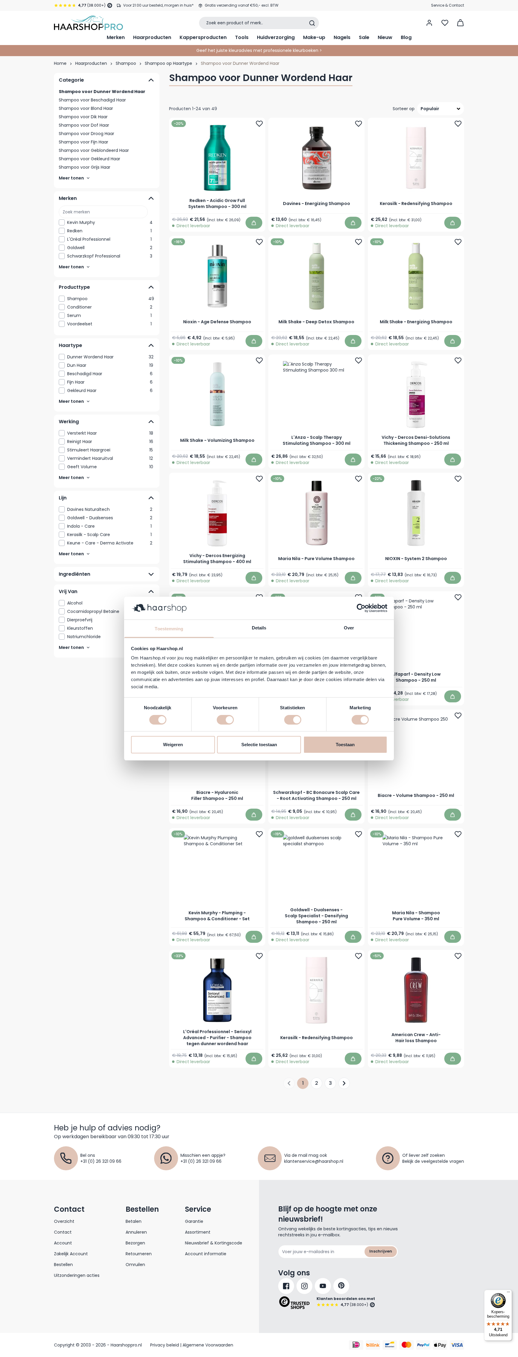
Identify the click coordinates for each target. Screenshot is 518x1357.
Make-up (314, 37)
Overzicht (64, 1221)
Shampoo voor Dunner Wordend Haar (102, 92)
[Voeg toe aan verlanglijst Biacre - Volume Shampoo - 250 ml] (458, 715)
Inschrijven (380, 1251)
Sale (364, 37)
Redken (109, 231)
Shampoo (126, 63)
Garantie (194, 1221)
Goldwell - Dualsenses (109, 518)
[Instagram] (304, 1286)
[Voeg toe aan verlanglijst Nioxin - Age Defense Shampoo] (259, 242)
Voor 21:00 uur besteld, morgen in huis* (158, 5)
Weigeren (173, 744)
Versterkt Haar (110, 433)
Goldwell (109, 248)
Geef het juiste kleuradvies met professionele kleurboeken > (259, 50)
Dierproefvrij (110, 620)
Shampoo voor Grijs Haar (84, 167)
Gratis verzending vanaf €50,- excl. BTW (241, 5)
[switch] (225, 720)
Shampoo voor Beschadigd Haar (92, 100)
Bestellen (63, 1265)
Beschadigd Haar (110, 374)
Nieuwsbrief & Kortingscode (213, 1243)
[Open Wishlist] (444, 22)
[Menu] (508, 1293)
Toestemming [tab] (169, 628)
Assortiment (197, 1232)
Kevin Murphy (110, 222)
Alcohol (109, 603)
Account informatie (205, 1254)
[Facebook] (286, 1286)
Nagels (342, 37)
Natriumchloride (109, 637)
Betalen (133, 1221)
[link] (107, 222)
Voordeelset (109, 324)
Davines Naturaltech (109, 509)
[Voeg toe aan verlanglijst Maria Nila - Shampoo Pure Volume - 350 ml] (458, 834)
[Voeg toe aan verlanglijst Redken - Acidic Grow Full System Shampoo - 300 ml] (259, 123)
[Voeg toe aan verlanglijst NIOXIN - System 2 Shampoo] (458, 479)
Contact (63, 1232)
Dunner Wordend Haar (110, 357)
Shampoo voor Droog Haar (86, 134)
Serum (109, 315)
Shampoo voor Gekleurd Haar (89, 159)
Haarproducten (152, 37)
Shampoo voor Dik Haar (83, 117)
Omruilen (135, 1265)
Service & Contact (447, 5)
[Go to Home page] (88, 23)
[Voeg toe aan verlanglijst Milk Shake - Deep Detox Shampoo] (359, 242)
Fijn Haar (110, 382)
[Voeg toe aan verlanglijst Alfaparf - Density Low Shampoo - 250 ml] (458, 597)
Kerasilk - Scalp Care (109, 535)
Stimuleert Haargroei (110, 450)
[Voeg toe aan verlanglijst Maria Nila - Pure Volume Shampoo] (359, 479)
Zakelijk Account (71, 1254)
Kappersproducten (203, 37)
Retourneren (139, 1254)
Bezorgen (135, 1243)
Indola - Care (109, 526)
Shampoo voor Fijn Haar (83, 142)
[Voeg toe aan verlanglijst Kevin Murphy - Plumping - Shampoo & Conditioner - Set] (259, 834)
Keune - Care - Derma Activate (109, 543)
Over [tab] (349, 627)
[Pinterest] (341, 1286)
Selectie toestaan (259, 744)
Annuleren (136, 1232)
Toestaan (345, 744)
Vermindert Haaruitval (110, 458)
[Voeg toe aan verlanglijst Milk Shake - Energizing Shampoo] (458, 242)
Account (63, 1243)
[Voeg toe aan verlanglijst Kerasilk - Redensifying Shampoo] (458, 123)
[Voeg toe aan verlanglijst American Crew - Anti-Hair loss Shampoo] (458, 956)
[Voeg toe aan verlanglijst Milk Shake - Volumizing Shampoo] (259, 360)
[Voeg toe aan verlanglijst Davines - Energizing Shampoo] (359, 123)
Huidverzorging (276, 37)
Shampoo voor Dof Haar (84, 125)
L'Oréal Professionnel (109, 239)
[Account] (429, 22)
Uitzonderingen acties (77, 1275)
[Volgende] (344, 1083)
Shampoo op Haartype (168, 63)
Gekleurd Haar (110, 390)
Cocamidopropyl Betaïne (109, 611)
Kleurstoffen (109, 628)
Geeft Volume (110, 467)
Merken (116, 37)
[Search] (312, 23)
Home (60, 63)
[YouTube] (323, 1286)
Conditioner (109, 307)
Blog (406, 37)
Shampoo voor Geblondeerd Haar (94, 150)
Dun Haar (110, 365)
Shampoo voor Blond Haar (86, 108)
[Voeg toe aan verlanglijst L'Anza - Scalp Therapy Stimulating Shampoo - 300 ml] (359, 360)
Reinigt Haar (110, 442)
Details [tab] (259, 627)
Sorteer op (404, 109)
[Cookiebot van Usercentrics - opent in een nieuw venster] (361, 608)
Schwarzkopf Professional (109, 256)
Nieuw (385, 37)
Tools (242, 37)
